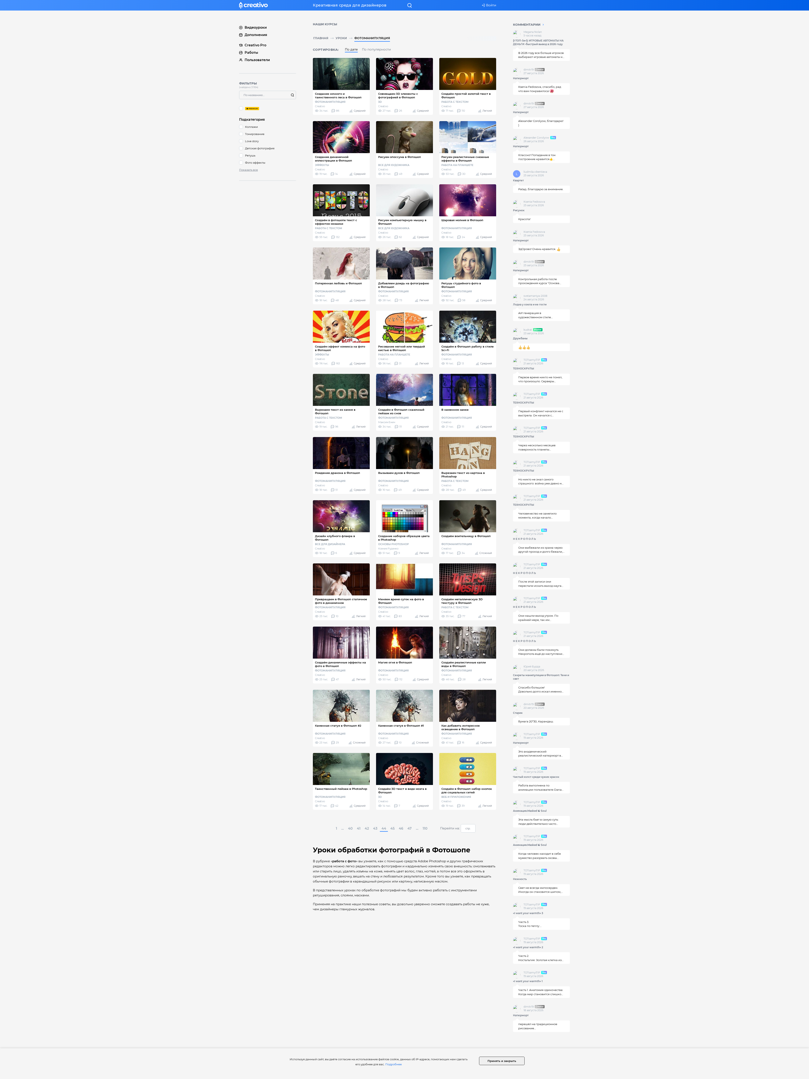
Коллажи (251, 126)
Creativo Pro (255, 45)
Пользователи (257, 60)
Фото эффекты (255, 162)
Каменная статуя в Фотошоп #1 (401, 725)
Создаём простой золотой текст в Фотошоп (466, 95)
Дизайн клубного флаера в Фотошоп (335, 537)
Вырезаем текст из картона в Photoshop (463, 474)
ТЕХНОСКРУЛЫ (523, 368)
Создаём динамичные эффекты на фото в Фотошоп (340, 664)
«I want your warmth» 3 (528, 913)
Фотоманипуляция (372, 38)
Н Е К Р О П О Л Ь (524, 538)
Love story (252, 141)
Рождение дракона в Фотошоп (337, 473)
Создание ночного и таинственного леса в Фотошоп (338, 95)
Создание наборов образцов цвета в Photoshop (404, 537)
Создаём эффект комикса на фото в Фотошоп (340, 348)
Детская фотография (260, 148)
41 (358, 828)
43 (375, 828)
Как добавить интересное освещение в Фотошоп (460, 727)
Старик (517, 712)
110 (425, 828)
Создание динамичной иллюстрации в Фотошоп (333, 158)
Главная (320, 38)
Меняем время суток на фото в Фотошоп (401, 601)
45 (392, 828)
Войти (491, 5)
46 (401, 828)
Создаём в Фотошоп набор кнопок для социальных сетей (466, 790)
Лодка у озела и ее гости (529, 304)
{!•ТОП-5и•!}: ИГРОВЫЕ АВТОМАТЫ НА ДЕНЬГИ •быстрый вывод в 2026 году (538, 42)
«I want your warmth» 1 (528, 981)
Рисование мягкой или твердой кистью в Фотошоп (401, 348)
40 (350, 828)
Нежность (520, 879)
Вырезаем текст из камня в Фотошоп (335, 411)
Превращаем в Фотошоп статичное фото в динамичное (341, 601)
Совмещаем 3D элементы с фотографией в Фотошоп (398, 95)
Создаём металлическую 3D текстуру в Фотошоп (462, 601)
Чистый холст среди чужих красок (536, 776)
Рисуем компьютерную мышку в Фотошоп (402, 221)
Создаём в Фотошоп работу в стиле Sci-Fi (467, 348)
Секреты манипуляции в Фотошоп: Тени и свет (541, 677)
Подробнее (393, 1064)
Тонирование (254, 134)
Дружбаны (520, 338)
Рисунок (518, 210)
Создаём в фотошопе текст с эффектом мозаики (336, 221)
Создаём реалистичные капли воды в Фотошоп (463, 664)
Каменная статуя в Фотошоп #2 (338, 725)
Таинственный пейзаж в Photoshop (341, 788)
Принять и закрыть (502, 1061)
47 (409, 828)
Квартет (518, 180)
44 (384, 828)
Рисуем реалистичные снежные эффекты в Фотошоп (465, 158)
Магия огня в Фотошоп (395, 662)
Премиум (267, 108)
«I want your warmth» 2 (528, 947)
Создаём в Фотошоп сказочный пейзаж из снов (401, 411)
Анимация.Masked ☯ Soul (529, 810)
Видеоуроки (256, 27)
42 (367, 828)
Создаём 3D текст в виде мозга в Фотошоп (402, 790)
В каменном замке (455, 409)
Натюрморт (521, 78)
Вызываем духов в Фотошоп (399, 473)
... (342, 828)
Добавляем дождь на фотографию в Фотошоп (403, 285)
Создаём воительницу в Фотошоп (466, 536)
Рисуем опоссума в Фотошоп (399, 157)
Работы (251, 53)
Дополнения (256, 35)
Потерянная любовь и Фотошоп (338, 283)
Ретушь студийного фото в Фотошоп (461, 285)
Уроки (341, 38)
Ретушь (250, 155)
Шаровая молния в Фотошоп (462, 220)
